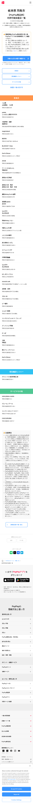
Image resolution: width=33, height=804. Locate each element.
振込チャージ (5, 646)
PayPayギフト (6, 697)
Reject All (16, 794)
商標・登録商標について (7, 759)
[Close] (30, 766)
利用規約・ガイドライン (7, 756)
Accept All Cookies (16, 789)
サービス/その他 (16, 82)
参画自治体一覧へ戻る (16, 524)
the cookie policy (12, 779)
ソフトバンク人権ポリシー (8, 761)
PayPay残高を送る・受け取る (10, 637)
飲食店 (16, 70)
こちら (14, 50)
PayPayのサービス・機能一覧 (12, 560)
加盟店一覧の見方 (15, 87)
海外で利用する (6, 650)
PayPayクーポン (6, 683)
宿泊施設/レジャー (16, 76)
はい (11, 540)
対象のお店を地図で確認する (16, 58)
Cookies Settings (16, 800)
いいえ (21, 540)
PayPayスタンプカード (8, 688)
